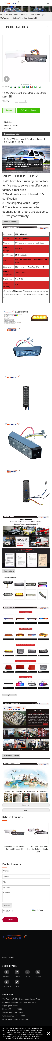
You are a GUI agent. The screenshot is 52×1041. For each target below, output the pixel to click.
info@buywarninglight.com (18, 1019)
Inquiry (9, 110)
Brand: (6, 125)
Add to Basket (31, 110)
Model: (6, 122)
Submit (10, 920)
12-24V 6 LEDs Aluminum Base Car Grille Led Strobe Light (37, 849)
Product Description (12, 134)
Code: (6, 128)
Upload (7, 905)
